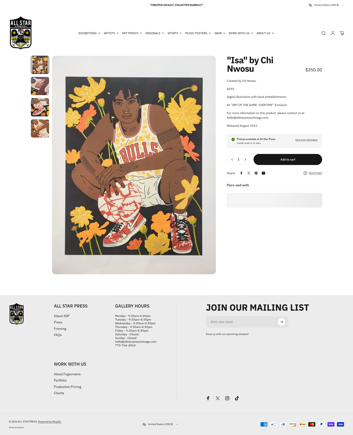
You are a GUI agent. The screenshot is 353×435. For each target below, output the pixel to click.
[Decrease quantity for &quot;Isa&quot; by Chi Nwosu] (231, 159)
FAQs (58, 335)
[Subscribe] (281, 322)
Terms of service (16, 427)
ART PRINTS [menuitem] (130, 33)
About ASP (61, 316)
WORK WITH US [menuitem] (239, 33)
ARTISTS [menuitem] (109, 33)
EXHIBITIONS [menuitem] (88, 33)
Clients (59, 393)
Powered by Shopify (49, 421)
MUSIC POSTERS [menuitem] (196, 33)
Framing (60, 329)
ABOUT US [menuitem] (263, 33)
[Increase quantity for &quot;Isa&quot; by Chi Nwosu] (246, 159)
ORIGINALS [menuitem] (152, 33)
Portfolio (60, 380)
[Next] (206, 165)
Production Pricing (67, 387)
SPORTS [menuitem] (172, 33)
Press (58, 322)
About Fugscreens (67, 374)
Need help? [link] (315, 173)
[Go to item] (40, 65)
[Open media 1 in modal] (134, 165)
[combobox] (326, 5)
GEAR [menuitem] (218, 33)
